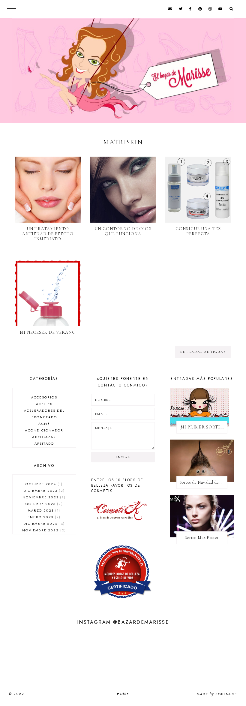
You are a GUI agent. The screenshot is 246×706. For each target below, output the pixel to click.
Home (123, 693)
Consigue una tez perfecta (198, 231)
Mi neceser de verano (48, 332)
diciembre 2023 (43, 490)
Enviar (123, 457)
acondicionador (44, 430)
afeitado (44, 443)
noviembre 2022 (43, 530)
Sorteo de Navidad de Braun (203, 482)
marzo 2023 (43, 510)
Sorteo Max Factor (202, 537)
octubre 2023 (44, 503)
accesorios (44, 397)
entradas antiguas (203, 352)
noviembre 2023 (43, 497)
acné (44, 423)
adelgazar (44, 436)
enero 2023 (43, 517)
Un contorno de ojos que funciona (122, 231)
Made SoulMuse (217, 694)
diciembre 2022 (43, 523)
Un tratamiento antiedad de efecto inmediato (48, 234)
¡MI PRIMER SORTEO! (203, 427)
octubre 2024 (43, 484)
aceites (44, 403)
